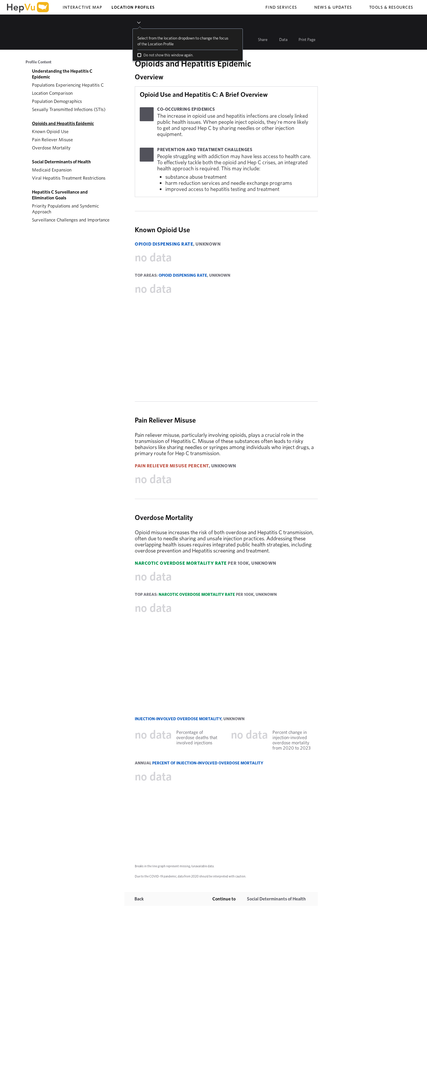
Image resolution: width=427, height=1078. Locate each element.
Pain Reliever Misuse (52, 139)
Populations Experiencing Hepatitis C (68, 85)
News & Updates (333, 7)
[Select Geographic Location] (134, 23)
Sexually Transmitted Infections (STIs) (68, 109)
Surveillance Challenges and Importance (71, 220)
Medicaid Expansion (51, 170)
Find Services (281, 7)
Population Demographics (57, 101)
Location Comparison (52, 93)
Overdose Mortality (51, 148)
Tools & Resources (391, 7)
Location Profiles (133, 7)
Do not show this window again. (168, 55)
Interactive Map (82, 7)
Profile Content (38, 62)
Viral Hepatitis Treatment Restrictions (68, 178)
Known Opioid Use (50, 131)
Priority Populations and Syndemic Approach (65, 208)
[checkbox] (139, 55)
